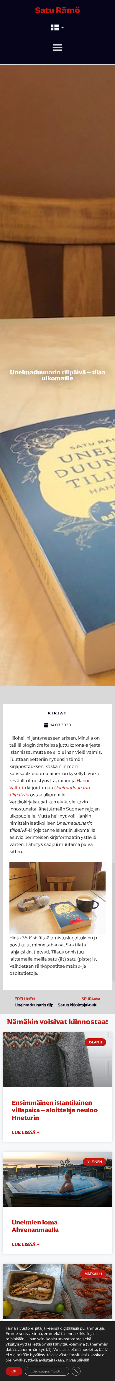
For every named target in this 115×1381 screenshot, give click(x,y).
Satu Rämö (57, 10)
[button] (57, 47)
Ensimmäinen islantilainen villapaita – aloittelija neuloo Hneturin (55, 1110)
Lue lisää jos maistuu (47, 1371)
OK (14, 1371)
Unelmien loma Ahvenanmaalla (35, 1226)
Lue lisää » (25, 1132)
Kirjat (57, 713)
